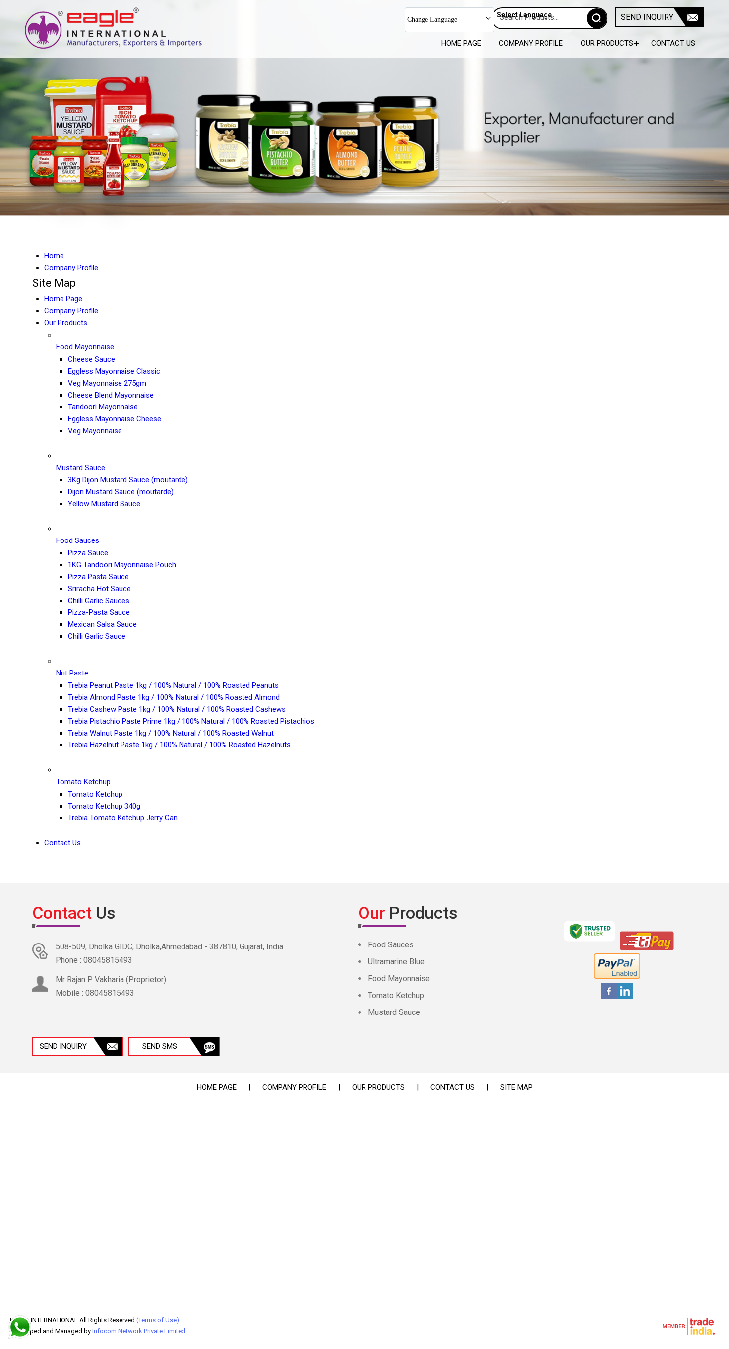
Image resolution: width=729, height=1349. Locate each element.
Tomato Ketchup (83, 781)
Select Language (524, 15)
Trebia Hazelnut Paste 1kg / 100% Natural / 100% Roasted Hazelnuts (179, 745)
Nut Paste (72, 673)
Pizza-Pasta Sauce (99, 612)
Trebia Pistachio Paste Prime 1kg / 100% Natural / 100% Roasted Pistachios (191, 721)
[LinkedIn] (625, 997)
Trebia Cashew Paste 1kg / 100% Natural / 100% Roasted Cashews (177, 709)
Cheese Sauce (91, 359)
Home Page (461, 43)
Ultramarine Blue (396, 961)
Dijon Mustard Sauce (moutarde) (121, 491)
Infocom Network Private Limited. (139, 1331)
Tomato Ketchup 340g (104, 806)
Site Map (516, 1087)
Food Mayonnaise (85, 346)
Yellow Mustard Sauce (104, 503)
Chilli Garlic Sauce (96, 636)
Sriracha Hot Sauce (99, 588)
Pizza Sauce (88, 552)
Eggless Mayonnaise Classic (114, 371)
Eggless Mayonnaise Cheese (114, 418)
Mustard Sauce (80, 467)
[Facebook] (609, 997)
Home (54, 255)
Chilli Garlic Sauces (98, 600)
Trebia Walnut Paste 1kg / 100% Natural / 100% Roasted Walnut (171, 733)
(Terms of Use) (157, 1320)
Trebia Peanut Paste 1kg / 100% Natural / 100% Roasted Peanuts (173, 685)
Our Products (607, 43)
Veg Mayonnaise (95, 430)
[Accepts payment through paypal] (617, 977)
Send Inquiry (647, 17)
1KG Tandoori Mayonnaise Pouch (122, 564)
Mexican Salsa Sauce (102, 624)
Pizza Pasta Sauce (98, 576)
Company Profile (531, 43)
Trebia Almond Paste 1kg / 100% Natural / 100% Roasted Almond (174, 697)
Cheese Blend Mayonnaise (111, 395)
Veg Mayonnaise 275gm (107, 383)
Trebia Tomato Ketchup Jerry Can (123, 817)
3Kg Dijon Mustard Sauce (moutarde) (128, 479)
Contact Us (673, 43)
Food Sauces (77, 540)
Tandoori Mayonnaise (103, 407)
